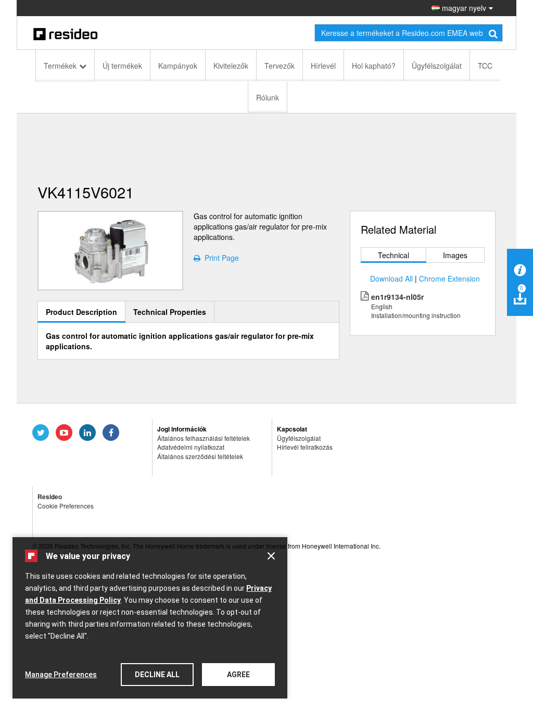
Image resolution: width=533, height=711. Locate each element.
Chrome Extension (449, 278)
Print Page (219, 257)
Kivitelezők (230, 65)
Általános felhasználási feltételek (203, 438)
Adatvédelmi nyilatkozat (190, 446)
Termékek (60, 65)
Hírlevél (323, 65)
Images (455, 255)
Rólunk (267, 97)
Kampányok (177, 65)
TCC (485, 65)
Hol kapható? (374, 65)
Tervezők (279, 65)
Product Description (81, 312)
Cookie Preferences (65, 505)
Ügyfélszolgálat (437, 65)
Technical (393, 255)
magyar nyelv (463, 8)
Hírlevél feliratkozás (305, 446)
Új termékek (122, 65)
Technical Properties (169, 312)
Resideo (49, 496)
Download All (391, 278)
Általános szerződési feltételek (200, 456)
